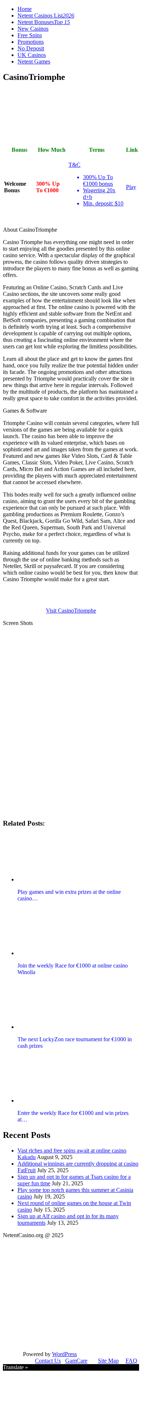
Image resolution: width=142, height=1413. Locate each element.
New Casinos (32, 29)
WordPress (64, 1354)
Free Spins (29, 35)
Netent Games (33, 61)
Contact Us (48, 1361)
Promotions (30, 42)
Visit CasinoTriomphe (71, 610)
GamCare (76, 1361)
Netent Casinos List (45, 15)
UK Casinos (31, 55)
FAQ (131, 1361)
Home (24, 9)
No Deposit (30, 48)
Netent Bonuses (43, 22)
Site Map (108, 1361)
